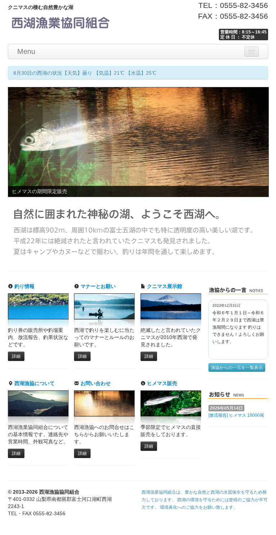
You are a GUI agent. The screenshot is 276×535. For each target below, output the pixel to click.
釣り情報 (23, 286)
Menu (26, 51)
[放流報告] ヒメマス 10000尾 (236, 415)
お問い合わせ (95, 383)
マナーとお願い (97, 286)
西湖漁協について (34, 383)
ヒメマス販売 (161, 383)
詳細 (16, 356)
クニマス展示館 (164, 286)
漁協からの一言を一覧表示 (237, 367)
